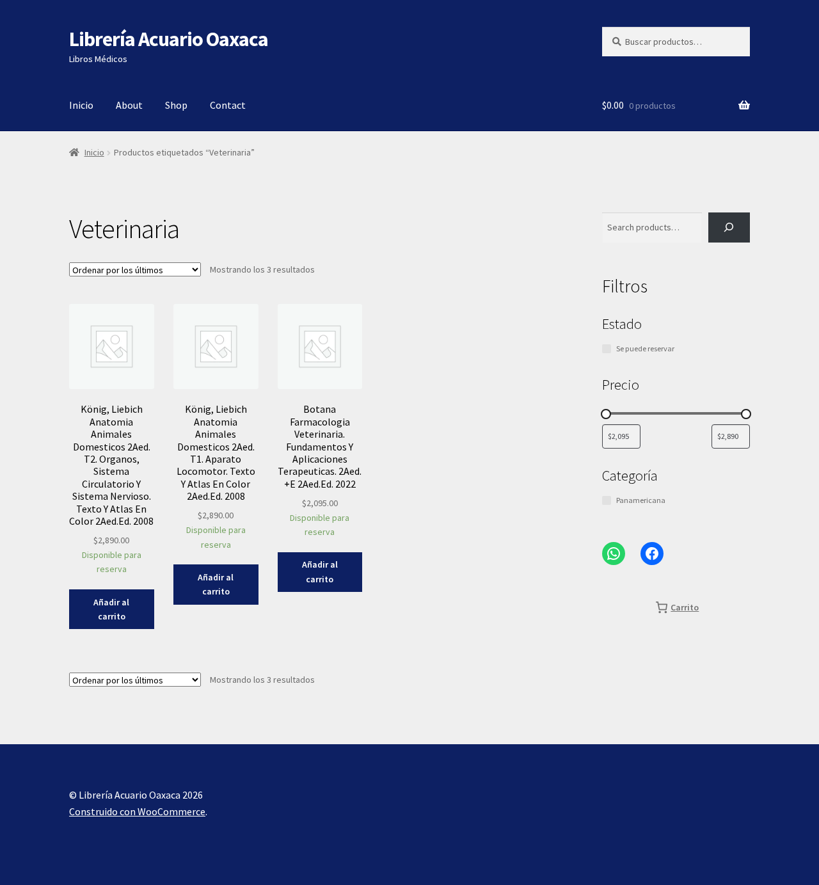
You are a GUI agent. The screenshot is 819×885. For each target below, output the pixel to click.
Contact (228, 105)
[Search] (729, 227)
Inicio (81, 105)
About (129, 105)
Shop (176, 105)
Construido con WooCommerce (137, 811)
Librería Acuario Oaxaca (168, 39)
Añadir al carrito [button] (111, 609)
